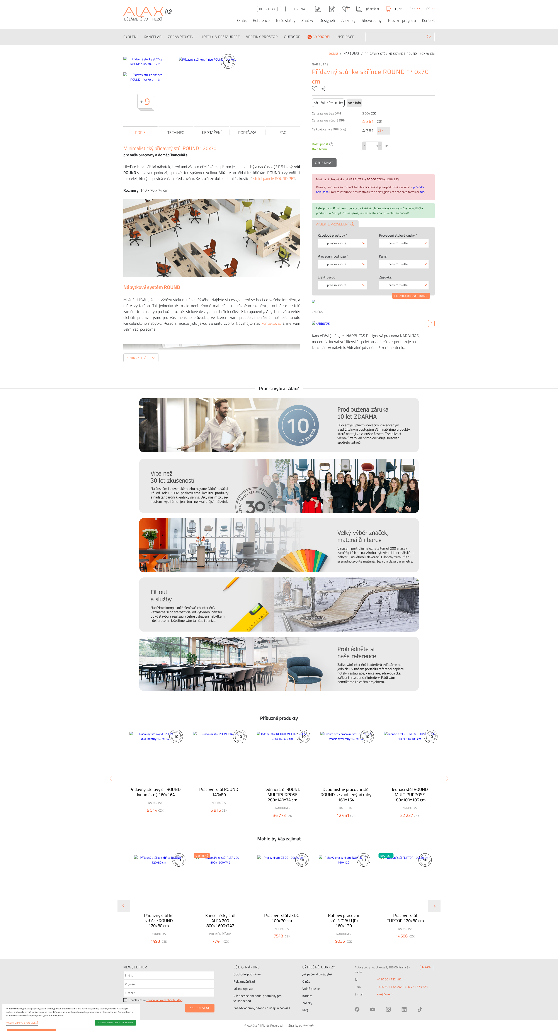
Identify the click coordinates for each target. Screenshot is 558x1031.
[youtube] (373, 1009)
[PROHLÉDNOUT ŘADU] (373, 301)
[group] (156, 902)
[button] (170, 949)
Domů (333, 53)
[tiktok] (420, 1009)
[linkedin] (404, 1009)
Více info (354, 102)
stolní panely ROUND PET (274, 178)
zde (422, 191)
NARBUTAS (320, 64)
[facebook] (357, 1009)
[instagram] (388, 1009)
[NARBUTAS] (431, 323)
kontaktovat (271, 323)
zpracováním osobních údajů (164, 1000)
